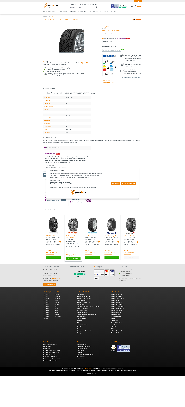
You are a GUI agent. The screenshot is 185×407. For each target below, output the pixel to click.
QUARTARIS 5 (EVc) (110, 236)
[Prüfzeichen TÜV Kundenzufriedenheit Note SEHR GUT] (123, 347)
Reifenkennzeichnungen (116, 310)
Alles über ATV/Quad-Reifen (117, 306)
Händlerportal (138, 1)
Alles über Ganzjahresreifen (117, 298)
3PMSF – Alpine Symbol (116, 322)
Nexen (56, 310)
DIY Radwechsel (47, 346)
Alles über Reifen (115, 292)
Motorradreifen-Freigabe (116, 333)
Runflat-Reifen (114, 324)
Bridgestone (57, 298)
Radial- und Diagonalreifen (117, 331)
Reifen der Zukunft (81, 344)
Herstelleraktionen (81, 300)
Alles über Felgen (115, 300)
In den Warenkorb (54, 257)
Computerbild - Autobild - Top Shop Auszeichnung (88, 306)
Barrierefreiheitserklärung (83, 324)
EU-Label (113, 329)
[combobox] (82, 7)
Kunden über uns (81, 304)
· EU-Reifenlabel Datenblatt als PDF (109, 82)
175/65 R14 (46, 308)
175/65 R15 (46, 310)
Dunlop (56, 300)
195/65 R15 (46, 296)
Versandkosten (89, 368)
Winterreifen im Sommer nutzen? (51, 352)
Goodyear (57, 302)
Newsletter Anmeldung (82, 308)
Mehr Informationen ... (54, 196)
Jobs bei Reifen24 (81, 316)
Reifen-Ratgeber (47, 342)
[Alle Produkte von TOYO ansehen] (92, 233)
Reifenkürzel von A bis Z (116, 312)
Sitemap (79, 333)
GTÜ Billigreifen (80, 350)
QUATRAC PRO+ (51, 236)
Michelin (57, 294)
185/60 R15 (46, 316)
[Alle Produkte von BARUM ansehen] (112, 233)
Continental (57, 296)
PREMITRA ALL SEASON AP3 (70, 236)
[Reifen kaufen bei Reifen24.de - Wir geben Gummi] (50, 5)
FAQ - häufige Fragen (82, 310)
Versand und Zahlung (82, 312)
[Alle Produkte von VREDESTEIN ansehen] (54, 233)
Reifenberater (46, 348)
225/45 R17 (46, 298)
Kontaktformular (56, 278)
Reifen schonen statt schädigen (50, 356)
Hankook (57, 304)
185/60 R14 (46, 314)
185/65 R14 (46, 312)
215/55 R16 (46, 302)
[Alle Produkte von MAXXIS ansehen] (73, 232)
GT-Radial (57, 314)
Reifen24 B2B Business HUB (83, 296)
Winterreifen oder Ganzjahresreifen (51, 350)
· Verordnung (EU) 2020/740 (108, 84)
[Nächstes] (141, 238)
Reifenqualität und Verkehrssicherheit (52, 358)
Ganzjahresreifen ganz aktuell (84, 346)
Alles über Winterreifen (116, 296)
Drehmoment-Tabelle (115, 314)
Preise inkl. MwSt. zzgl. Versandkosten (111, 30)
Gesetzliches (80, 352)
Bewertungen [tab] (52, 88)
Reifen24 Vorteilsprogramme (84, 298)
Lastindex (113, 318)
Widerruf (79, 329)
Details (131, 257)
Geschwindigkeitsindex (116, 316)
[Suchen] (96, 7)
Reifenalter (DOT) (115, 320)
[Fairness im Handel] (113, 347)
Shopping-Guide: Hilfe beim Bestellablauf (86, 314)
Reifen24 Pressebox (81, 318)
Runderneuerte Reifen (82, 348)
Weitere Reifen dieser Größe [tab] (49, 210)
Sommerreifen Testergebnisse (84, 358)
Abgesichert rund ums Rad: (110, 38)
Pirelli (56, 306)
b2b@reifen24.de (84, 63)
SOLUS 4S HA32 (129, 236)
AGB (78, 322)
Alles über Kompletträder (116, 302)
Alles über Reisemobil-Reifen (117, 308)
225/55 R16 (46, 306)
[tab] (46, 88)
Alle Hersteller (58, 316)
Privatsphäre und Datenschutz (84, 331)
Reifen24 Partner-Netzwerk (83, 302)
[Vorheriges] (44, 238)
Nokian (56, 312)
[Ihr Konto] (132, 6)
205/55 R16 (46, 294)
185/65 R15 (46, 300)
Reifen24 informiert (82, 342)
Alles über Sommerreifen (116, 294)
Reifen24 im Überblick (83, 292)
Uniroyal (56, 308)
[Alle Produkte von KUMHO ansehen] (131, 233)
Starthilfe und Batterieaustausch (51, 360)
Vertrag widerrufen (49, 284)
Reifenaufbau (114, 326)
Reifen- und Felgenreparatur (50, 344)
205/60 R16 (46, 304)
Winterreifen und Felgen (49, 354)
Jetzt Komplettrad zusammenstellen (111, 50)
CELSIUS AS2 (89, 236)
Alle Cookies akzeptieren (128, 183)
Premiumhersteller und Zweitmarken (85, 354)
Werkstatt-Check (81, 356)
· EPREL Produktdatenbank (107, 80)
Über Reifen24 (80, 294)
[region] (71, 40)
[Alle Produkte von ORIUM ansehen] (137, 19)
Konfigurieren (115, 183)
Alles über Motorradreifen (117, 304)
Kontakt (79, 326)
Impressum (79, 320)
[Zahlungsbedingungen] (104, 274)
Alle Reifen (45, 318)
